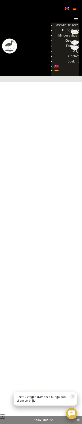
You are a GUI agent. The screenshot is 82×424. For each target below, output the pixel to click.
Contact (73, 56)
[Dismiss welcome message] (72, 396)
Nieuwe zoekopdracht (17, 77)
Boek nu (73, 61)
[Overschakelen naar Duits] (67, 70)
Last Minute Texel (67, 25)
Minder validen (68, 35)
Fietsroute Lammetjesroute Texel (27, 325)
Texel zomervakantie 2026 (39, 314)
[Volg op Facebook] (37, 234)
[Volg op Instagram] (45, 234)
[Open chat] (71, 413)
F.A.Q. (75, 51)
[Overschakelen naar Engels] (67, 66)
